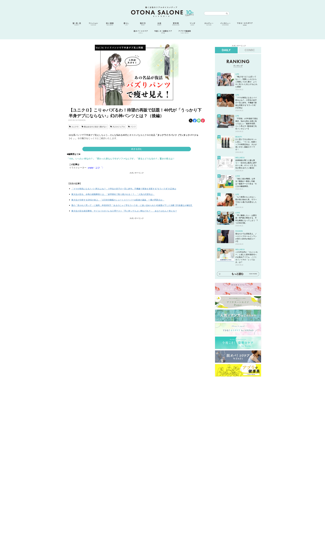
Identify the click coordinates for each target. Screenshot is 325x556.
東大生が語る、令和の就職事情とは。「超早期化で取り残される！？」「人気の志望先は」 (113, 194)
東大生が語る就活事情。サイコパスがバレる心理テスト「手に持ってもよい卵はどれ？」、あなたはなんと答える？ (124, 211)
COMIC (250, 50)
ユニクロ (74, 127)
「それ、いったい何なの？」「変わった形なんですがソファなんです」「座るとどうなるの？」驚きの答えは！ (121, 158)
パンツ (133, 127)
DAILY (226, 50)
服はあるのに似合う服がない (95, 127)
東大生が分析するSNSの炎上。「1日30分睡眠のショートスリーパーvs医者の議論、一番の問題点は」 (117, 200)
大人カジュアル (118, 127)
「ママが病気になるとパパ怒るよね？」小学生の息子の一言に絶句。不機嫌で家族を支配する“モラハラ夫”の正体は (123, 189)
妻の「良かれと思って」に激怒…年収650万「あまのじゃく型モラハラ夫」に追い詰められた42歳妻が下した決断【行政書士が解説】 (132, 205)
